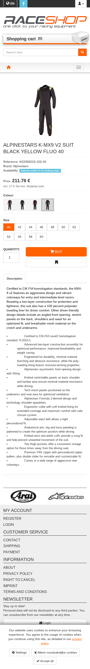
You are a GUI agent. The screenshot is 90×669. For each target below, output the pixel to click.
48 (52, 227)
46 (41, 227)
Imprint (10, 586)
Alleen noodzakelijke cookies (57, 652)
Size (6, 220)
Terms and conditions (25, 592)
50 (63, 227)
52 (74, 227)
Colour (8, 195)
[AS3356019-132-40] (35, 205)
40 (8, 227)
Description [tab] (14, 278)
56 (19, 236)
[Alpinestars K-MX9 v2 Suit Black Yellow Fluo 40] (45, 110)
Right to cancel (19, 580)
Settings (21, 652)
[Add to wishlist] (56, 263)
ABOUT (9, 567)
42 (19, 227)
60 (41, 236)
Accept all (47, 661)
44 (30, 227)
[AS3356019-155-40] (47, 205)
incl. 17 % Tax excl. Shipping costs (23, 186)
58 (30, 236)
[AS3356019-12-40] (22, 205)
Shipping (11, 546)
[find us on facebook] (23, 3)
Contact (11, 540)
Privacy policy (18, 574)
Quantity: (11, 249)
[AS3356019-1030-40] (9, 205)
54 (8, 236)
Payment (11, 552)
